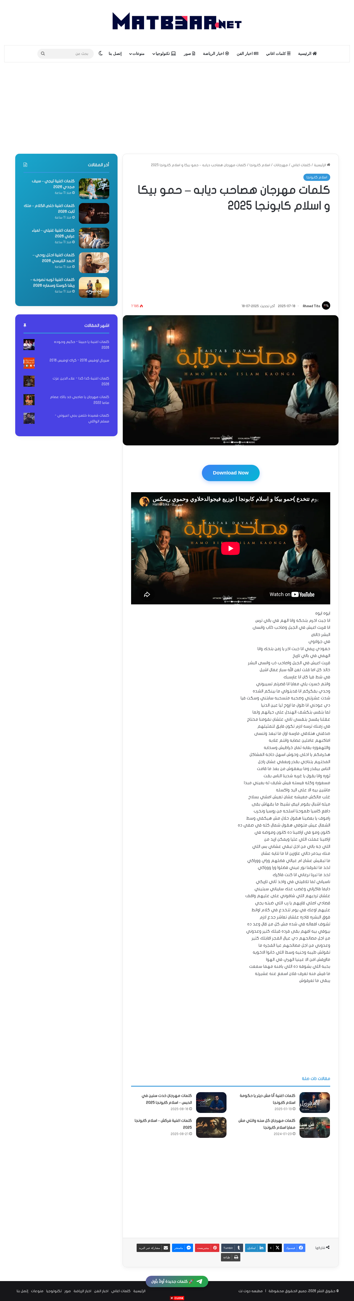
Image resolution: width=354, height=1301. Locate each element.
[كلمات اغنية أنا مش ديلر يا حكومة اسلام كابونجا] (315, 1102)
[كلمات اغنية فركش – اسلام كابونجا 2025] (211, 1127)
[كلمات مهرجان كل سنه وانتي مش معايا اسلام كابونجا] (315, 1127)
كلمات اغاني (276, 54)
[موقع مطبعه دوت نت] (177, 23)
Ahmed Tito (311, 306)
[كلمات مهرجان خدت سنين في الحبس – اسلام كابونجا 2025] (211, 1102)
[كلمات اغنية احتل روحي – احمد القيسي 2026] (94, 262)
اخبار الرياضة (214, 54)
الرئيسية (305, 54)
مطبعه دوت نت (250, 1291)
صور (188, 54)
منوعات (138, 54)
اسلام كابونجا (259, 165)
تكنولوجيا (163, 54)
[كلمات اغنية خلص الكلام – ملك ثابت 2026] (94, 213)
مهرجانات (281, 165)
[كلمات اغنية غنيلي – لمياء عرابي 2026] (94, 238)
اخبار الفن (245, 54)
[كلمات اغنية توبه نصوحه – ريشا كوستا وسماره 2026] (94, 287)
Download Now (231, 473)
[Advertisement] (177, 106)
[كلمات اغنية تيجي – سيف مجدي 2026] (94, 188)
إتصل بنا (115, 54)
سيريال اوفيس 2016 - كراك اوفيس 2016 (79, 360)
